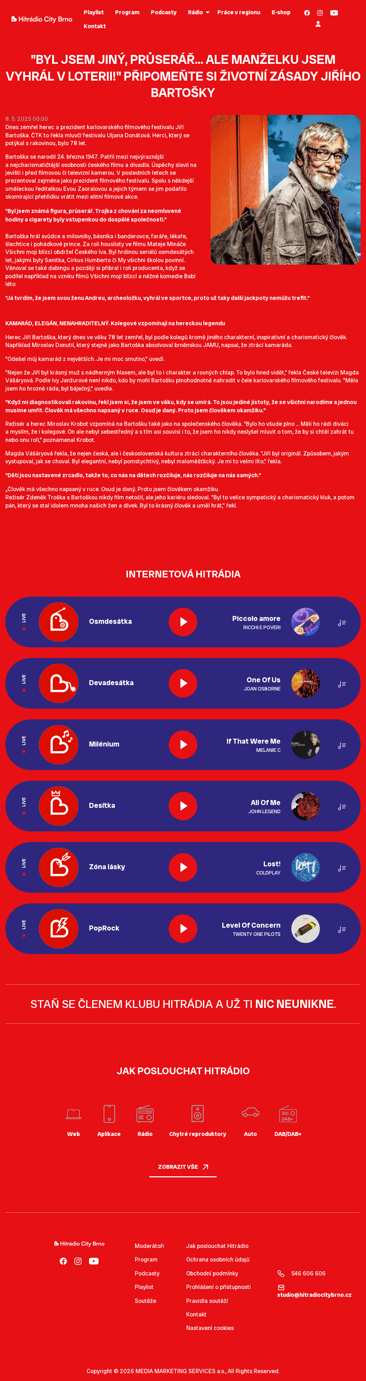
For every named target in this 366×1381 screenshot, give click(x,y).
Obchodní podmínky (212, 1273)
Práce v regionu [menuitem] (238, 12)
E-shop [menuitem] (281, 12)
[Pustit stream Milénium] (183, 744)
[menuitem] (307, 13)
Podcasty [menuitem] (164, 12)
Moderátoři (149, 1246)
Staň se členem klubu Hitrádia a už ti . (183, 1004)
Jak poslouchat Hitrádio (217, 1246)
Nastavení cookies (210, 1328)
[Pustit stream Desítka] (183, 806)
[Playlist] (342, 621)
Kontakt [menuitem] (95, 26)
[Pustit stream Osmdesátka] (183, 622)
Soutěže (145, 1301)
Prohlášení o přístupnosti (218, 1287)
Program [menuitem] (127, 12)
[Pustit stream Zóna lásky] (183, 867)
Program (146, 1259)
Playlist (144, 1287)
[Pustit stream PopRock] (183, 928)
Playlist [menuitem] (94, 12)
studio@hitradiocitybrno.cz (314, 1295)
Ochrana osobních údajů (217, 1259)
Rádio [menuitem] (195, 12)
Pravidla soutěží (207, 1301)
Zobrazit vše (178, 1167)
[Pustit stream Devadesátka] (183, 683)
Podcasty (147, 1273)
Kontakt (196, 1314)
